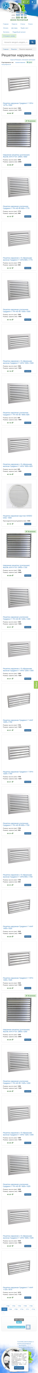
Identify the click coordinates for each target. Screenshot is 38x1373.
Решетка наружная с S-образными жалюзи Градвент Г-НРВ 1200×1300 (18, 669)
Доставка (14, 28)
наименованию (20, 62)
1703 (13, 1306)
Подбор (36, 684)
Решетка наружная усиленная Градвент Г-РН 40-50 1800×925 (16, 413)
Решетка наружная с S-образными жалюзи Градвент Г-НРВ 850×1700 (18, 875)
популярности (6, 64)
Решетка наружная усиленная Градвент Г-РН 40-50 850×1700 (16, 824)
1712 (33, 1309)
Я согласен (19, 1368)
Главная (6, 24)
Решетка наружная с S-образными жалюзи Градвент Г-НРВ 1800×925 (18, 465)
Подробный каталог (19, 32)
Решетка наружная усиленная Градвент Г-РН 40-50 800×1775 (16, 207)
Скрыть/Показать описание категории (22, 60)
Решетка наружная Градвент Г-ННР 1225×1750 (18, 721)
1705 (25, 1306)
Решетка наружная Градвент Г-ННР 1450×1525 (18, 927)
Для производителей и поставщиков (26, 1351)
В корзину (28, 113)
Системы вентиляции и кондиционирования (25, 1343)
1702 (7, 1306)
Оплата (5, 28)
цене (30, 62)
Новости (14, 24)
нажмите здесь (15, 1365)
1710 (21, 1309)
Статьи (22, 24)
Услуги (30, 24)
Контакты (6, 32)
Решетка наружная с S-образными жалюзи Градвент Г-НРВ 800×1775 (18, 258)
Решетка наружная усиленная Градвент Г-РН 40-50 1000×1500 (16, 310)
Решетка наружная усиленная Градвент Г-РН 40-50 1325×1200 (16, 1082)
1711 (27, 1309)
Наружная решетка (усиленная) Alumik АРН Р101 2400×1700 (16, 566)
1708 (10, 1309)
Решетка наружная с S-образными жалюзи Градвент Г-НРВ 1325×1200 (18, 1133)
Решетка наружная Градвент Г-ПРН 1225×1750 (18, 772)
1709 (16, 1309)
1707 (4, 1309)
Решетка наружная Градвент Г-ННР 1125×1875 (18, 1288)
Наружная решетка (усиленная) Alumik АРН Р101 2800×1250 (16, 1030)
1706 (31, 1306)
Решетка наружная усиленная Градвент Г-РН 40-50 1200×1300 (16, 618)
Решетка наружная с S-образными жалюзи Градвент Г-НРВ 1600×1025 (18, 1236)
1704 (19, 1306)
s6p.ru (19, 1322)
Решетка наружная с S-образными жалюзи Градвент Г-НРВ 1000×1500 (18, 362)
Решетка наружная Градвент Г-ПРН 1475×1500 (18, 104)
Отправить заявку (9, 36)
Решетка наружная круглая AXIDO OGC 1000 (17, 516)
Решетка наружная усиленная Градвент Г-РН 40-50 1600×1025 (16, 1185)
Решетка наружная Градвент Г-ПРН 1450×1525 (18, 979)
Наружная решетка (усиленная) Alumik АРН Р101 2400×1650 (16, 155)
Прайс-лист (24, 28)
